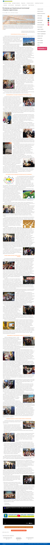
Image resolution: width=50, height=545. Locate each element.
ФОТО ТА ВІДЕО (40, 40)
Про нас (29, 543)
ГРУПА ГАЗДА (39, 15)
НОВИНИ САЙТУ (40, 9)
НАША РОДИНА (40, 20)
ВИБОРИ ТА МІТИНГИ (41, 13)
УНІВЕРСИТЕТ (39, 38)
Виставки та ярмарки (15, 12)
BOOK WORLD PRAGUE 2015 (7, 537)
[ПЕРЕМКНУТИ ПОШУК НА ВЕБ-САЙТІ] (35, 5)
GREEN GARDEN (40, 42)
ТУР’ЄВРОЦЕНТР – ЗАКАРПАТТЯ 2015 (19, 538)
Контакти (38, 543)
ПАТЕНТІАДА (39, 22)
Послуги (35, 543)
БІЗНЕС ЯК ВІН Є (40, 11)
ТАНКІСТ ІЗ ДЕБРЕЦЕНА (41, 33)
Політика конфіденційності (44, 543)
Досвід (32, 543)
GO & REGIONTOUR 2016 (30, 537)
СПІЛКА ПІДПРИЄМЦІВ (41, 31)
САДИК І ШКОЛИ (40, 29)
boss (4, 12)
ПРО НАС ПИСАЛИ (40, 24)
